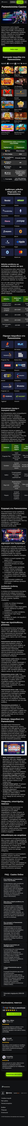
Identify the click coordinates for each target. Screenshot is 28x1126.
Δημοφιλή (3, 63)
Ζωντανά (11, 63)
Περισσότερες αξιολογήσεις (14, 1074)
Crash (18, 63)
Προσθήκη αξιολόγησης (14, 1014)
